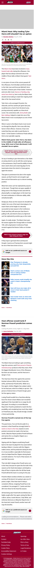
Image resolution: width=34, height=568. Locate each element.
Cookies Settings (6, 554)
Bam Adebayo (6, 115)
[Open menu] (2, 2)
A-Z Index (23, 551)
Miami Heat (8, 69)
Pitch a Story (24, 542)
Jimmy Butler (24, 113)
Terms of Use (24, 545)
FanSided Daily (6, 542)
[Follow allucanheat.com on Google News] (30, 251)
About (3, 536)
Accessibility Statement (8, 551)
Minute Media (9, 558)
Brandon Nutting (8, 36)
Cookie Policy (5, 548)
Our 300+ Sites (25, 539)
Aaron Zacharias (8, 331)
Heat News (9, 307)
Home (3, 307)
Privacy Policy (5, 545)
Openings (23, 536)
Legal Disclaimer (25, 548)
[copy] (11, 40)
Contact (3, 539)
